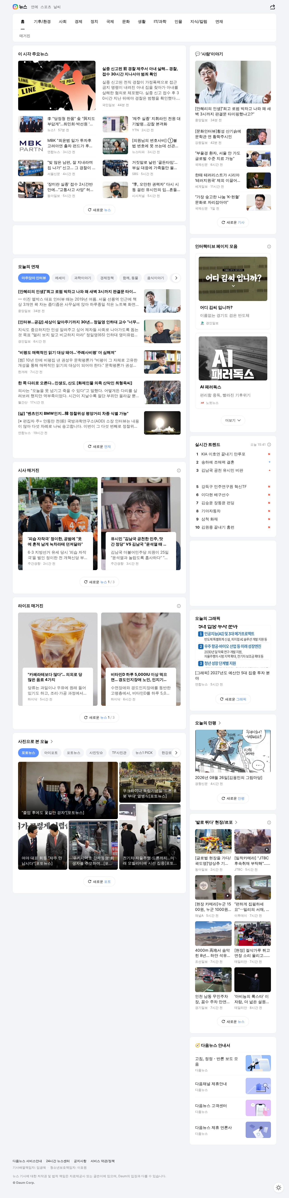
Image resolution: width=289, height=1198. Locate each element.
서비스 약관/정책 (103, 1161)
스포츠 (45, 7)
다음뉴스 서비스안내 (27, 1161)
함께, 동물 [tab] (130, 278)
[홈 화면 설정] (279, 1188)
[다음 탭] (176, 277)
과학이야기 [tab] (82, 278)
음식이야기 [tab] (155, 278)
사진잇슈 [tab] (96, 752)
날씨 (57, 7)
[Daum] (16, 7)
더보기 (230, 420)
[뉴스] (23, 7)
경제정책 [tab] (107, 278)
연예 (34, 7)
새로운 (102, 210)
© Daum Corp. (24, 1182)
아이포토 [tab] (51, 752)
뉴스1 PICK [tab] (144, 752)
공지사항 (80, 1161)
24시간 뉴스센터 (58, 1161)
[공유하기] (272, 7)
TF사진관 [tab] (119, 752)
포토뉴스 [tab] (28, 752)
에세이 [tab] (60, 278)
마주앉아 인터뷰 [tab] (34, 278)
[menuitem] (22, 21)
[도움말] (178, 470)
